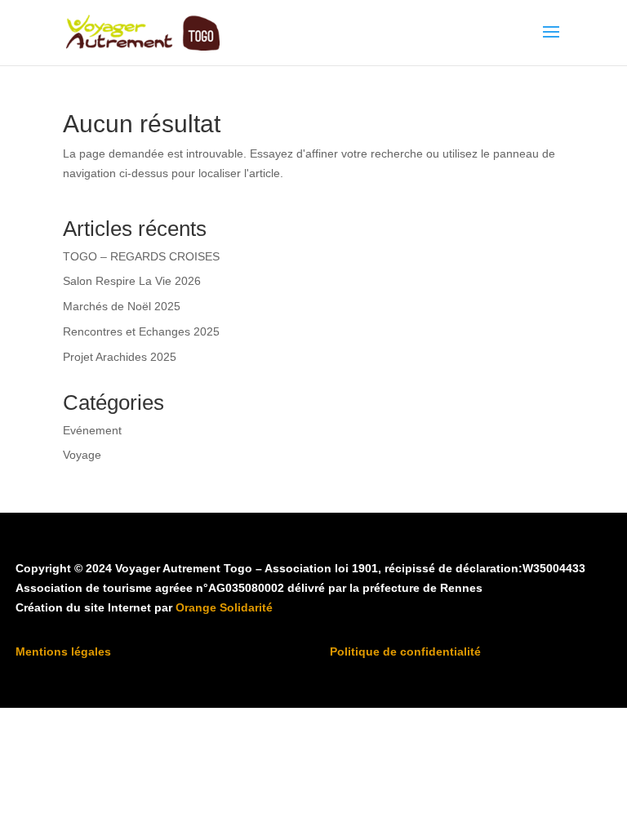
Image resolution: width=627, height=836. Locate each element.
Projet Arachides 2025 (119, 356)
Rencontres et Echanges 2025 (141, 331)
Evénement (92, 430)
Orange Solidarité (224, 607)
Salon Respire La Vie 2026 (132, 280)
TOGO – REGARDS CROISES (141, 256)
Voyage (82, 454)
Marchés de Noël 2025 (121, 306)
